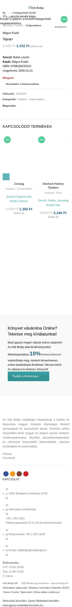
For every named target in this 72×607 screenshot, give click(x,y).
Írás (57, 205)
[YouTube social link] (42, 2)
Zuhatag (19, 183)
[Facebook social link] (30, 2)
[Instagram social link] (38, 2)
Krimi (59, 192)
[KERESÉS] (67, 13)
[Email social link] (34, 2)
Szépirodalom (25, 188)
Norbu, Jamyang (58, 200)
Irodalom (10, 188)
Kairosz (23, 201)
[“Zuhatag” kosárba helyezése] (6, 176)
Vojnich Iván (24, 196)
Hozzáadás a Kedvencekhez (30, 140)
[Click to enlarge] (8, 13)
